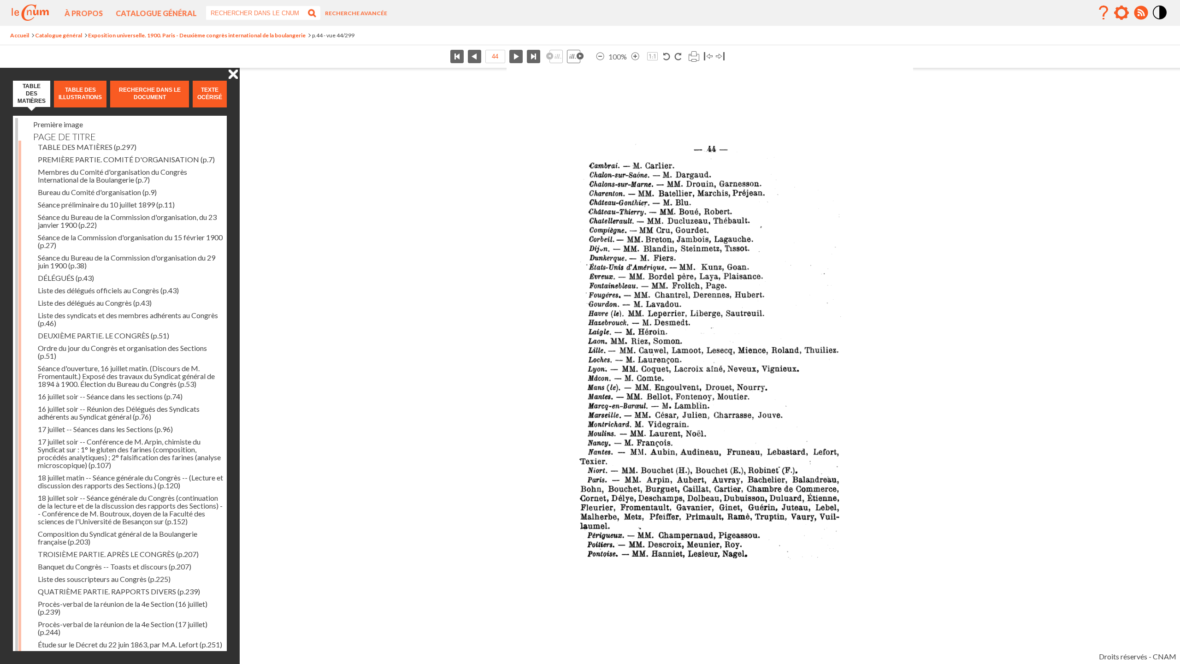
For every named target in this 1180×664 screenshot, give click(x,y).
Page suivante (516, 56)
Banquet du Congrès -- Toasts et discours (114, 566)
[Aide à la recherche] (1103, 13)
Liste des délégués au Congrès (95, 302)
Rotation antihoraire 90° (666, 56)
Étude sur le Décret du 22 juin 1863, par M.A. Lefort (130, 644)
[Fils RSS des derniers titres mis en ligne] (1140, 13)
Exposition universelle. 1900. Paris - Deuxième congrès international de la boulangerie (197, 35)
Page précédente (474, 56)
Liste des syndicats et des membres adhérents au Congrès (128, 319)
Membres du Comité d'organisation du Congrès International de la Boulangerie (112, 175)
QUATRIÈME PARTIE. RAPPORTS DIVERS (119, 591)
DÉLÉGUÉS (66, 277)
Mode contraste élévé (1160, 19)
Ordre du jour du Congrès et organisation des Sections (122, 352)
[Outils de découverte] (1121, 13)
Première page (457, 56)
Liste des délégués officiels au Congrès (108, 290)
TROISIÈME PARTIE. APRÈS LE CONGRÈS (118, 554)
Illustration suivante (575, 56)
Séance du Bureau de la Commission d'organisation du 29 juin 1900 (126, 261)
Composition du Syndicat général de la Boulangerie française (117, 537)
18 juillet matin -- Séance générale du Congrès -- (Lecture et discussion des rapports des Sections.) (130, 481)
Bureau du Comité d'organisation (97, 192)
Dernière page (533, 56)
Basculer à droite (720, 56)
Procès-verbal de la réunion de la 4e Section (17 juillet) (122, 628)
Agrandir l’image (635, 56)
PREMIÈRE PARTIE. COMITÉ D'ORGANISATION (126, 159)
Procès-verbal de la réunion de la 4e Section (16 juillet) (122, 607)
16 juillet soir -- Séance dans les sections (110, 396)
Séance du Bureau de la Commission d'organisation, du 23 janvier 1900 (127, 221)
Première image (58, 124)
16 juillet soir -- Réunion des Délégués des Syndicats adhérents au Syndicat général (119, 412)
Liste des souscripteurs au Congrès (104, 579)
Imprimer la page (693, 56)
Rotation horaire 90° (677, 56)
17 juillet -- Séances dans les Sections (105, 429)
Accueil (19, 35)
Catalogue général (156, 13)
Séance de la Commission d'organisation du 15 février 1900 (130, 241)
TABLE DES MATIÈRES (87, 146)
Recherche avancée (356, 13)
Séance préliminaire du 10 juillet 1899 (106, 204)
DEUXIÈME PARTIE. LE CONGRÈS (103, 335)
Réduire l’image (600, 56)
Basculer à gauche (708, 56)
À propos (84, 13)
